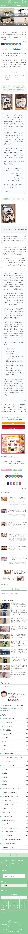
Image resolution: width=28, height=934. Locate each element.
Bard (7, 191)
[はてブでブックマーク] (8, 44)
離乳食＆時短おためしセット (9, 456)
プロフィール (20, 924)
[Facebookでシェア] (5, 44)
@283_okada (16, 49)
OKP (9, 691)
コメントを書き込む (14, 589)
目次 (12, 72)
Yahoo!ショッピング (13, 428)
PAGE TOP (14, 855)
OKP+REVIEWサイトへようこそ (7, 925)
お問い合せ (20, 929)
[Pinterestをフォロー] (17, 700)
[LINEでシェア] (11, 44)
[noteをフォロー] (15, 700)
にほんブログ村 (4, 710)
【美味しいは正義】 (7, 469)
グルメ (15, 469)
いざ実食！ (7, 79)
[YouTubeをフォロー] (13, 700)
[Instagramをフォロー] (11, 700)
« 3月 (2, 913)
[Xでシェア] (2, 44)
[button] (20, 44)
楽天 (13, 425)
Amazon (13, 423)
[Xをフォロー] (9, 700)
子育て (20, 469)
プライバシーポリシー (7, 929)
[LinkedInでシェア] (17, 44)
